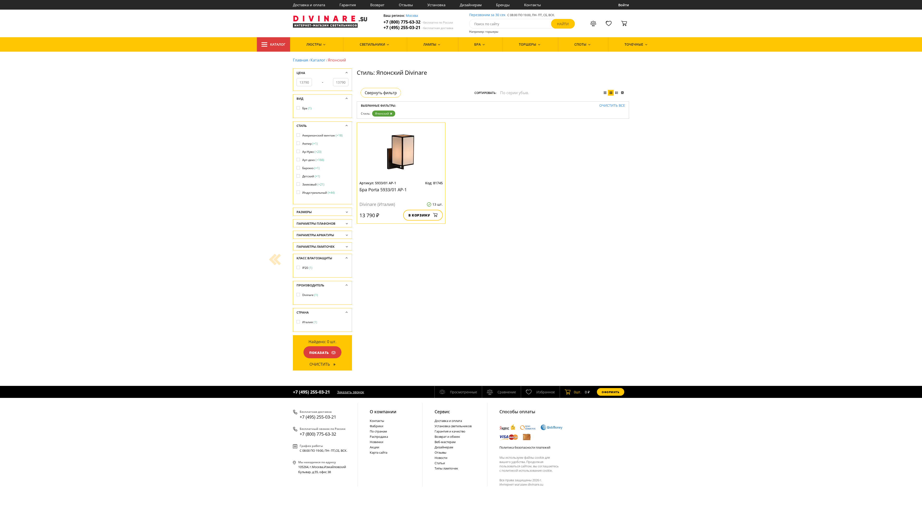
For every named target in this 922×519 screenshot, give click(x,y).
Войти (623, 5)
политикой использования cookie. (527, 470)
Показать (319, 352)
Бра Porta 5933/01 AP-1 (383, 189)
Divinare (310, 295)
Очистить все (612, 106)
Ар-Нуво (311, 152)
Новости (441, 458)
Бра (307, 108)
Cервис (442, 411)
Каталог (277, 44)
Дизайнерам (471, 4)
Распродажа (379, 436)
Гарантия (348, 4)
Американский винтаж (322, 135)
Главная (300, 60)
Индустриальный (318, 193)
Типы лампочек (446, 468)
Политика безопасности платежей (524, 447)
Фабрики (376, 426)
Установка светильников (453, 426)
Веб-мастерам (445, 442)
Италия (309, 322)
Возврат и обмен (447, 436)
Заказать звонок (350, 392)
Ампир (310, 144)
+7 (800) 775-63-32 (418, 22)
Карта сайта (378, 452)
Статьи (440, 463)
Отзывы (406, 4)
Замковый (313, 184)
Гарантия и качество (450, 431)
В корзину (419, 215)
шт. (577, 392)
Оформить (610, 392)
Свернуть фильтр (381, 92)
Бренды (503, 4)
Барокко (311, 168)
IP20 (307, 268)
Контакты (532, 4)
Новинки (376, 442)
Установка (436, 4)
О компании (383, 411)
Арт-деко (313, 160)
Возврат (377, 4)
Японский (382, 113)
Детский (311, 176)
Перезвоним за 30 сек (487, 15)
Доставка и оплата (309, 4)
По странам (378, 431)
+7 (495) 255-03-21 (418, 27)
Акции (374, 447)
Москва (412, 16)
